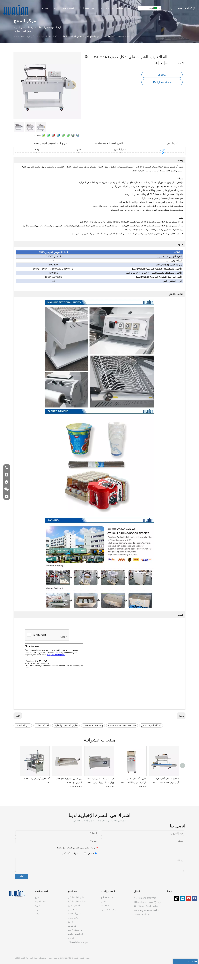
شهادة (37, 909)
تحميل (103, 901)
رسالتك (164, 74)
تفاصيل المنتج (120, 149)
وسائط (37, 913)
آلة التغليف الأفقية (75, 929)
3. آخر (65, 853)
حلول (35, 957)
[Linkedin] (182, 898)
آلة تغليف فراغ (74, 905)
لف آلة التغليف (42, 725)
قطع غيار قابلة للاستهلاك (78, 942)
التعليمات (105, 905)
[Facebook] (194, 898)
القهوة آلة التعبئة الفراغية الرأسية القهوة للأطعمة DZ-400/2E (134, 782)
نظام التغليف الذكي (76, 897)
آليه (31, 957)
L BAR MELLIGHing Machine (122, 725)
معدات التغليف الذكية (77, 901)
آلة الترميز (72, 925)
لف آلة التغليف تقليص (151, 725)
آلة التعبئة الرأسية (75, 934)
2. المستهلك (78, 853)
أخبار (27, 957)
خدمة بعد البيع (107, 897)
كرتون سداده (73, 917)
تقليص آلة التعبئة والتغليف (66, 725)
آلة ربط (71, 921)
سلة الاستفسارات (163, 82)
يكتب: (175, 143)
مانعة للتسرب (74, 909)
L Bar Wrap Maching (93, 725)
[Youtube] (188, 898)
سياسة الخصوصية (108, 909)
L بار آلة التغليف (22, 725)
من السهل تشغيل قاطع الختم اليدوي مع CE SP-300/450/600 (69, 782)
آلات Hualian (19, 957)
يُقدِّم (21, 876)
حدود (78, 149)
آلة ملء (71, 938)
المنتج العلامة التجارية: (113, 143)
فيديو (162, 149)
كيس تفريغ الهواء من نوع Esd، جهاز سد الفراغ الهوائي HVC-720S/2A (100, 782)
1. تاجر (91, 853)
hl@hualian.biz (140, 902)
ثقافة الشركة (40, 901)
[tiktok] (176, 898)
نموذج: (64, 143)
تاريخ (37, 897)
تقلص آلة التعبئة (74, 913)
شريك (37, 905)
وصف (36, 149)
